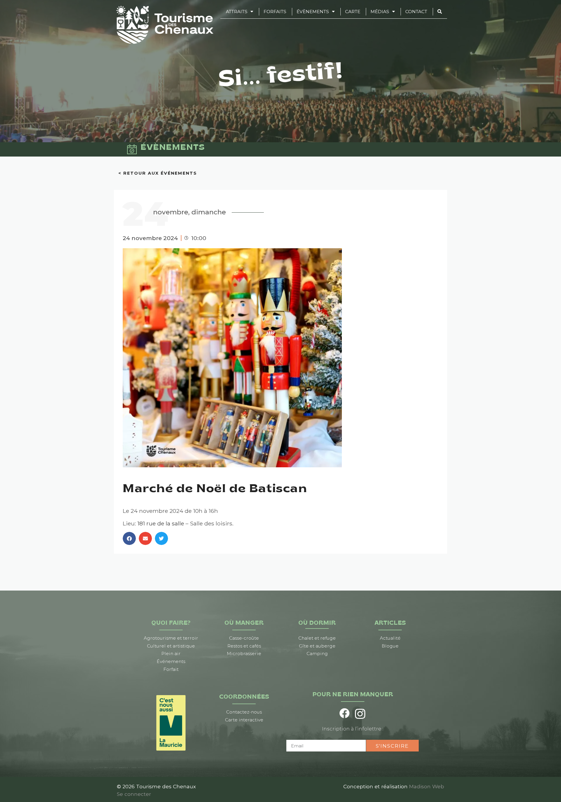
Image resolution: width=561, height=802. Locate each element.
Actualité (390, 638)
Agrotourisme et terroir (171, 638)
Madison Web (426, 786)
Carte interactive (244, 720)
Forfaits (275, 11)
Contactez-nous (244, 712)
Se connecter (134, 794)
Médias (379, 11)
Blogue (390, 646)
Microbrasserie (244, 653)
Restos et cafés (244, 646)
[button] (129, 538)
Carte (352, 11)
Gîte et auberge (317, 646)
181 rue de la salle (160, 523)
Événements (171, 661)
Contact (416, 11)
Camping (317, 653)
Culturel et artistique (171, 646)
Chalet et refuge (317, 638)
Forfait (171, 669)
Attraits (236, 11)
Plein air (171, 653)
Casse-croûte (244, 638)
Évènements (313, 11)
